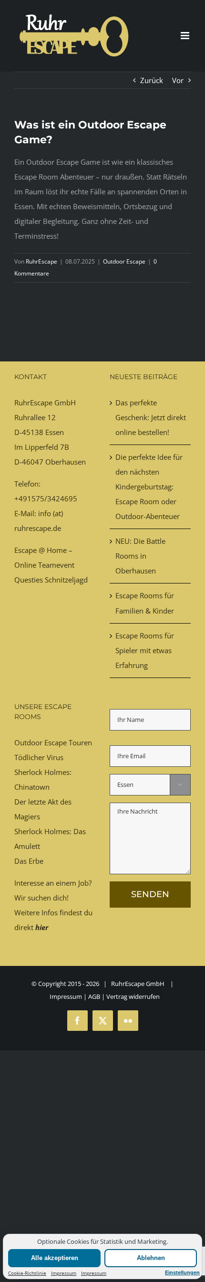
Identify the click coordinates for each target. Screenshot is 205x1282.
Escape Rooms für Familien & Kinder (144, 603)
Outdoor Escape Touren (53, 742)
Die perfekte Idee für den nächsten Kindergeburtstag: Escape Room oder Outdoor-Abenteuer (149, 486)
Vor (178, 80)
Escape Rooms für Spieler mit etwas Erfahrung (144, 650)
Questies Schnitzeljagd (51, 579)
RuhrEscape (41, 261)
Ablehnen (151, 1257)
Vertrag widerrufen (133, 996)
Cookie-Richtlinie (27, 1273)
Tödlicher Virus (38, 757)
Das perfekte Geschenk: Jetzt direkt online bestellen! (150, 417)
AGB (94, 996)
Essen (54, 432)
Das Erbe (28, 861)
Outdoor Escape (124, 261)
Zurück (151, 80)
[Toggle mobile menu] (186, 36)
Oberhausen (65, 461)
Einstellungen (182, 1272)
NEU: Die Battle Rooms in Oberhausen (140, 555)
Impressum (63, 1273)
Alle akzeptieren (54, 1257)
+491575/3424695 (45, 498)
